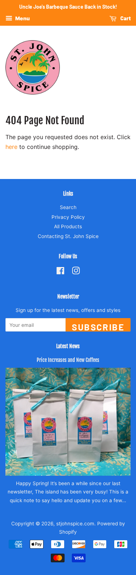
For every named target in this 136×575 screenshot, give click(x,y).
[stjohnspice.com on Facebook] (60, 272)
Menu (22, 18)
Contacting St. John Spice (68, 236)
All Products (68, 226)
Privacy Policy (68, 217)
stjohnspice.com (75, 523)
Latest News (68, 346)
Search (68, 207)
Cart (125, 18)
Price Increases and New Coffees (68, 360)
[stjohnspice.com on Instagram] (76, 272)
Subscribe (98, 327)
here (11, 146)
